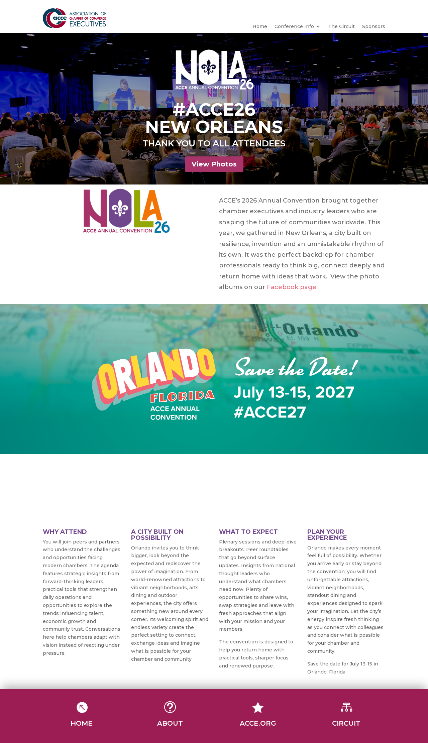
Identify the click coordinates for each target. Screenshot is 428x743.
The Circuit (341, 26)
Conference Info (294, 26)
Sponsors (373, 26)
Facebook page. (292, 287)
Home (259, 26)
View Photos (214, 164)
